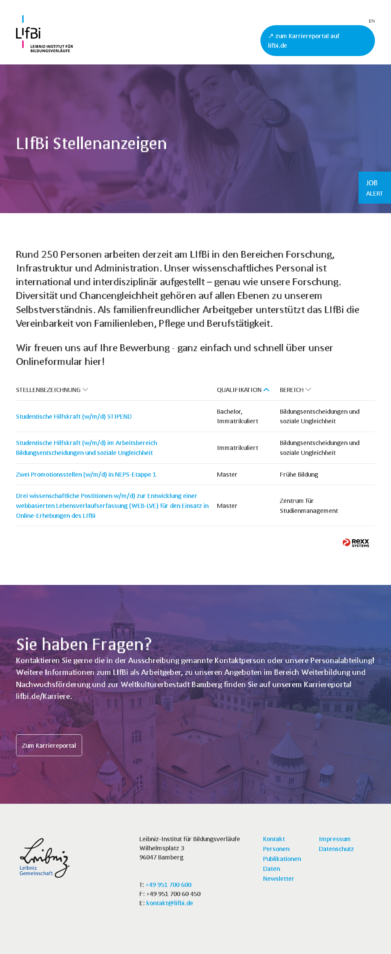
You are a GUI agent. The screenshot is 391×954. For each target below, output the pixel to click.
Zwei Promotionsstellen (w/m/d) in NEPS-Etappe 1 (86, 474)
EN (372, 21)
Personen (276, 848)
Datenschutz (336, 848)
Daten (271, 868)
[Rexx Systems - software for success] (356, 542)
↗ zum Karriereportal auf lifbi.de (303, 40)
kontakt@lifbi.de (169, 902)
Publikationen (282, 858)
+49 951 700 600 (168, 884)
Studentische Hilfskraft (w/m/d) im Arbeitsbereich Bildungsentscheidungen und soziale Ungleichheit (86, 447)
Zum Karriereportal (49, 745)
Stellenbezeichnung (48, 389)
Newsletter (278, 878)
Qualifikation (239, 389)
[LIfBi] (44, 49)
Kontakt (274, 838)
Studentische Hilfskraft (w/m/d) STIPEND (74, 416)
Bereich (292, 389)
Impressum (335, 838)
